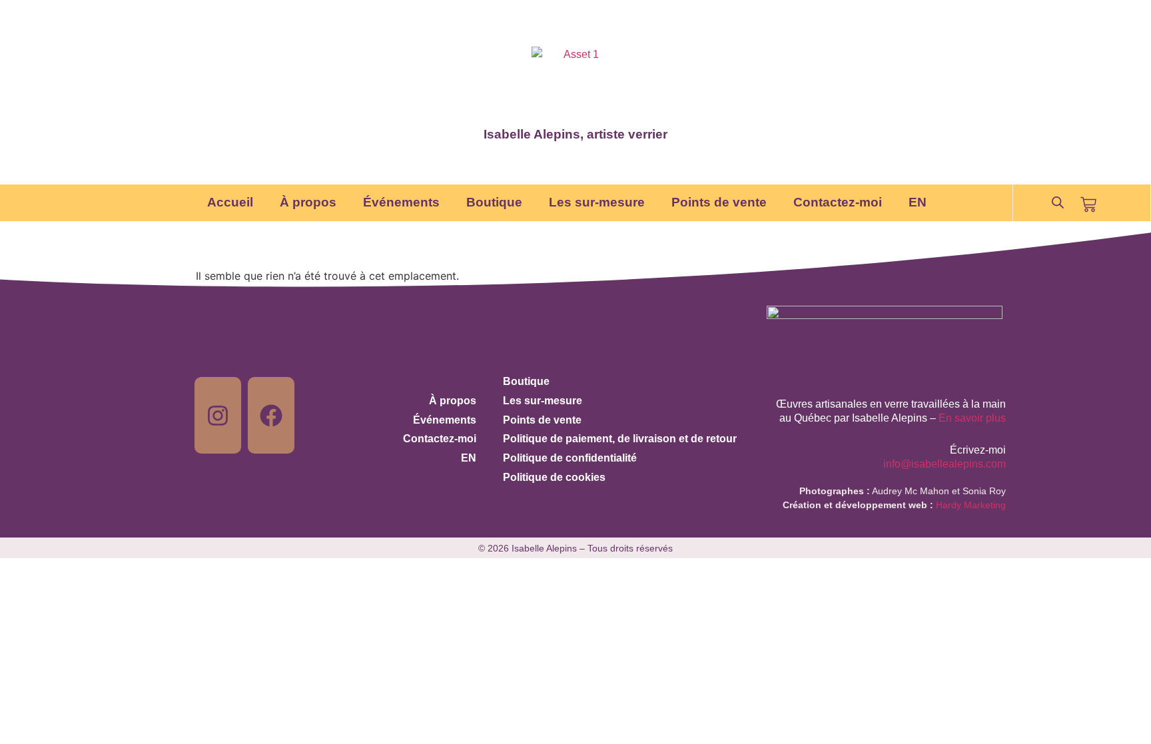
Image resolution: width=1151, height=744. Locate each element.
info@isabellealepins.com (944, 464)
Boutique (494, 202)
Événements (401, 202)
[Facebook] (271, 415)
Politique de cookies (554, 477)
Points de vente (719, 202)
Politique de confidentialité (570, 458)
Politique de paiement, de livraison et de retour (620, 438)
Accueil (230, 202)
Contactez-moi (837, 202)
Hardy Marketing (971, 505)
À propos (308, 202)
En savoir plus (972, 418)
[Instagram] (217, 415)
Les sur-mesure (597, 202)
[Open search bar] (1057, 202)
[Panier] (1088, 204)
